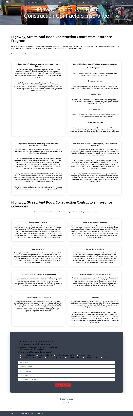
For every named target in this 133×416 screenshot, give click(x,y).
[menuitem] (31, 3)
